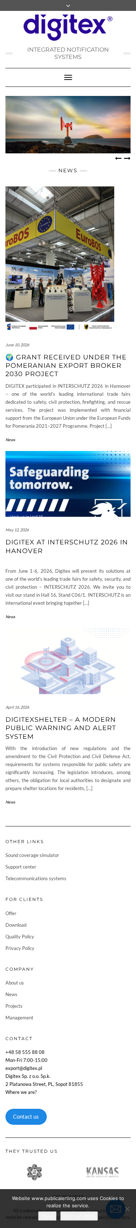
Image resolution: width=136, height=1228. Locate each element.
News (10, 439)
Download (15, 925)
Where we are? (21, 1092)
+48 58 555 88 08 (25, 1052)
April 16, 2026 (17, 707)
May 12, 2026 (17, 529)
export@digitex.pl (23, 1068)
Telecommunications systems (35, 878)
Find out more (79, 1216)
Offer (10, 913)
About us (14, 983)
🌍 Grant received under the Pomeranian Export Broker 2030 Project (66, 365)
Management (19, 1017)
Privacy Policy (19, 948)
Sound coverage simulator (32, 855)
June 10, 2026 (17, 344)
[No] (127, 1208)
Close (47, 1216)
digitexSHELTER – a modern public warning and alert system (60, 728)
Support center (20, 867)
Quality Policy (19, 936)
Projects (13, 1006)
